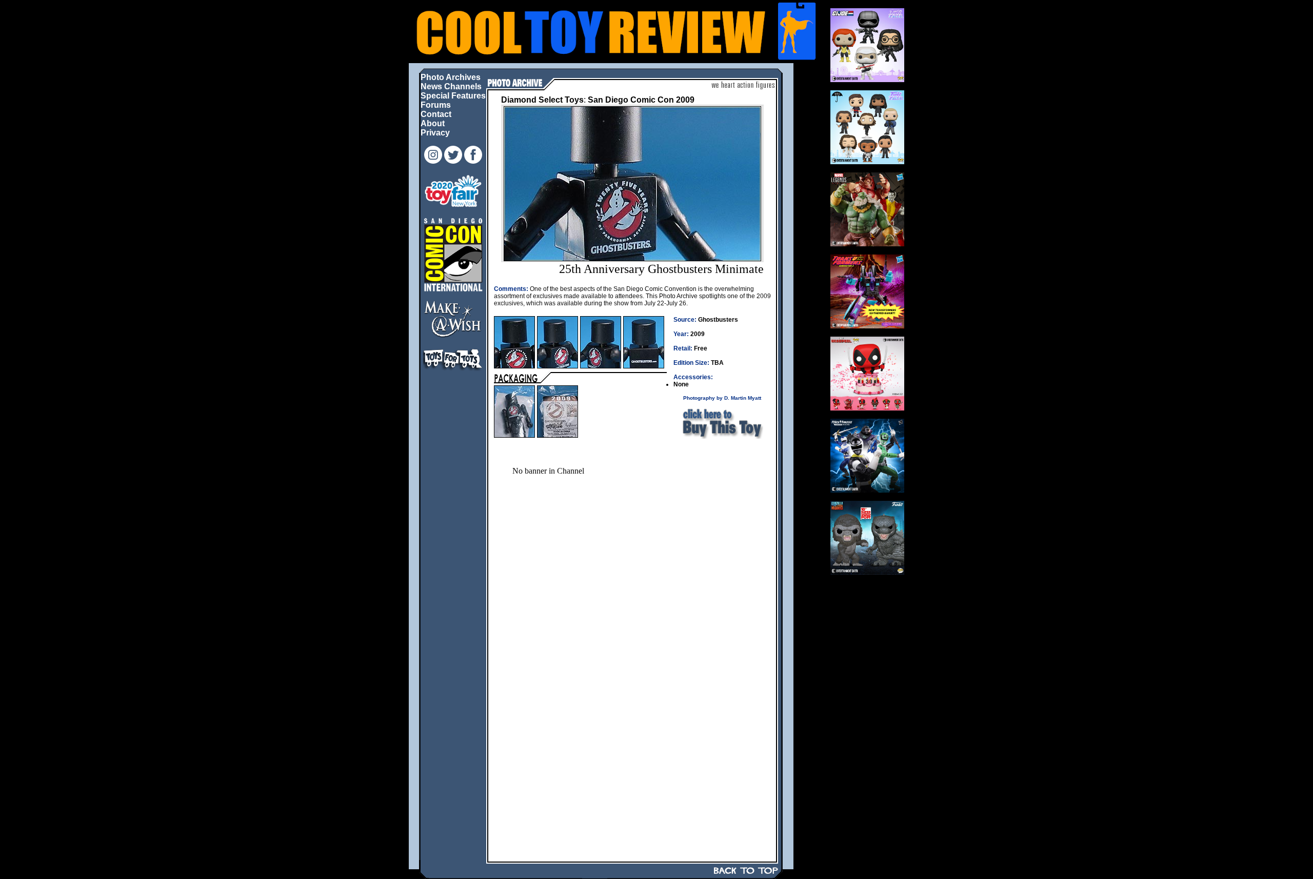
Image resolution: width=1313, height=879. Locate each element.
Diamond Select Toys (542, 99)
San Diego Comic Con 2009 (641, 99)
